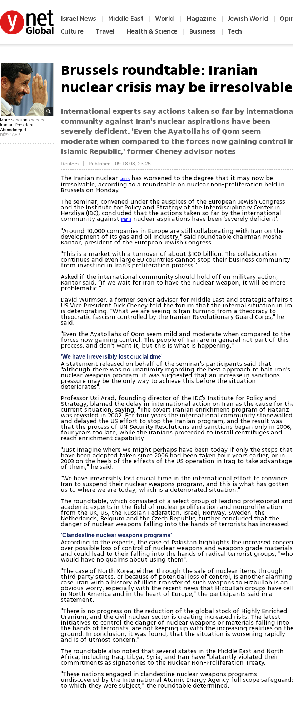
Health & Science (151, 31)
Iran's (126, 219)
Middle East (126, 19)
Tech (235, 31)
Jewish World (248, 19)
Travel (105, 31)
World (165, 19)
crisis (125, 178)
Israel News (78, 19)
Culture (72, 31)
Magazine (201, 19)
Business (202, 31)
